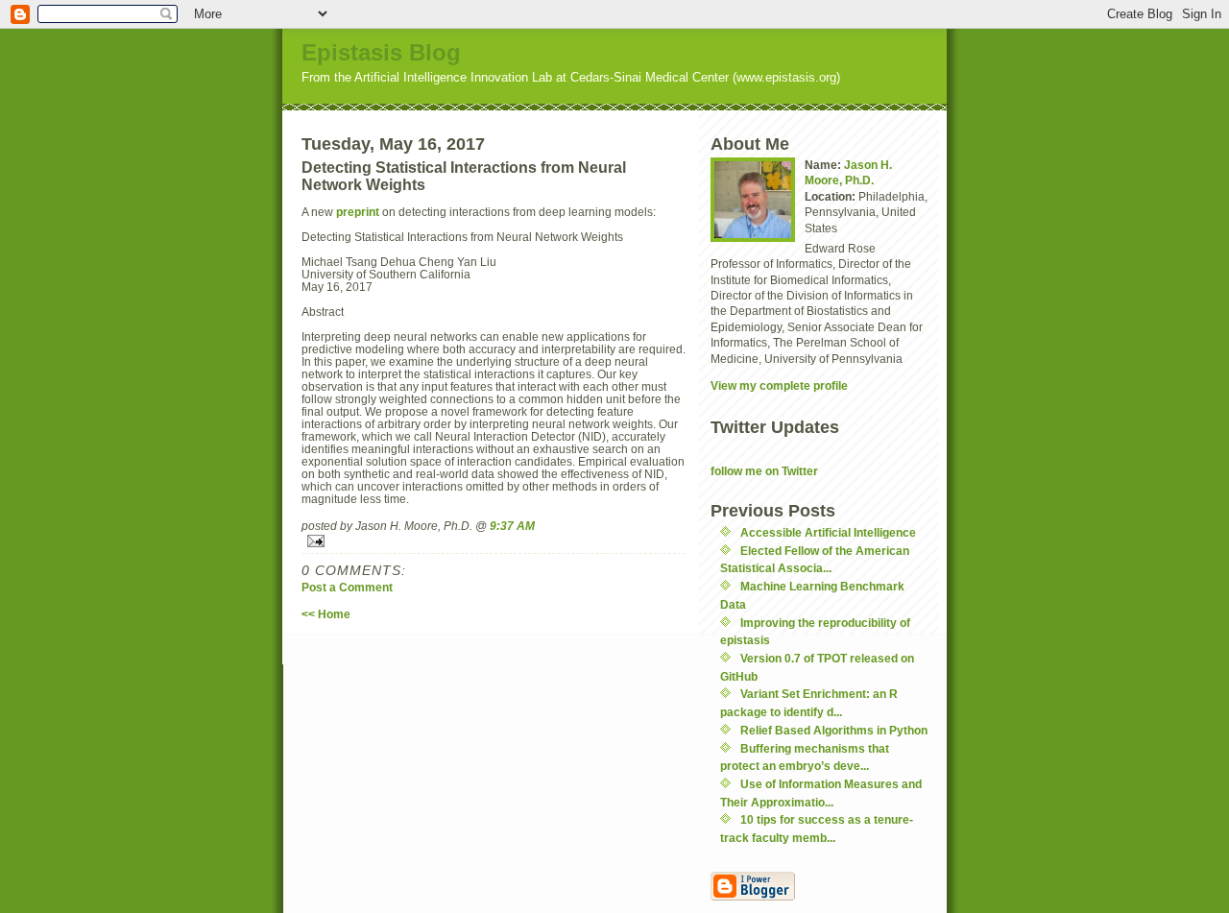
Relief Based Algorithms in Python (834, 730)
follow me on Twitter (764, 471)
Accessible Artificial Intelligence (828, 532)
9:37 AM (512, 525)
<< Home (325, 614)
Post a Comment (347, 587)
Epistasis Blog (381, 52)
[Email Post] (493, 541)
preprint (359, 211)
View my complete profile (779, 385)
